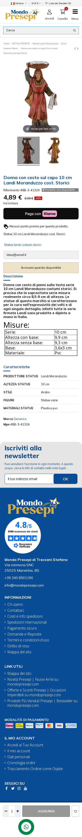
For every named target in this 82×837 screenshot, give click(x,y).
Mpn (6, 424)
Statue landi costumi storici (22, 245)
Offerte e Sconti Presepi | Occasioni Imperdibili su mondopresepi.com (36, 692)
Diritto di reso (18, 646)
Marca (8, 419)
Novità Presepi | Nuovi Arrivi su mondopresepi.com (32, 682)
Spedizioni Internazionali (27, 622)
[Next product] (78, 48)
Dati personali (18, 757)
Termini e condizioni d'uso (28, 640)
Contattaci (15, 610)
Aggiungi (46, 811)
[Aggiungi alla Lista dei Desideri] (75, 811)
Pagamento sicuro (22, 628)
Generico (20, 419)
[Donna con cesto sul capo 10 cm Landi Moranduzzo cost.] (28, 151)
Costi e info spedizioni (25, 616)
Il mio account (18, 751)
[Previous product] (75, 48)
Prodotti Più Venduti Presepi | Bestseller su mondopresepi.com (42, 703)
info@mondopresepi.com (24, 585)
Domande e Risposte (24, 634)
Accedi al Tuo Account (25, 745)
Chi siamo (15, 604)
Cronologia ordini (21, 762)
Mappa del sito (19, 652)
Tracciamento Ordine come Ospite (35, 768)
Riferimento (11, 190)
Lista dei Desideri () (59, 3)
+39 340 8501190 (19, 578)
